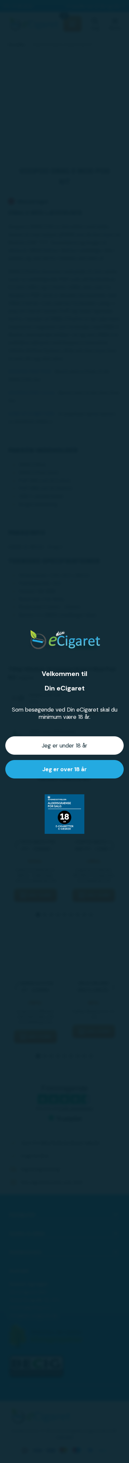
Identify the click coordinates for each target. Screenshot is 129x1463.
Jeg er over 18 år (64, 769)
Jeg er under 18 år (64, 745)
